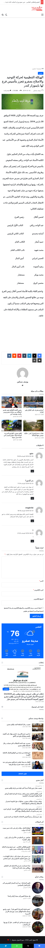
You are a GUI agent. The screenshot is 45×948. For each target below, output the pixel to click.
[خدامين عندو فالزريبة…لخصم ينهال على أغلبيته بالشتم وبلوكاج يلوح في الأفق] (37, 737)
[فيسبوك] (39, 356)
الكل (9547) (23, 774)
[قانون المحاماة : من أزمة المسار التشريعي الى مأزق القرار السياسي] (37, 888)
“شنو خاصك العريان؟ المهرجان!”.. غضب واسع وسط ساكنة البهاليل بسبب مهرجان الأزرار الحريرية (16, 911)
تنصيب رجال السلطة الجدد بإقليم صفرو (18, 724)
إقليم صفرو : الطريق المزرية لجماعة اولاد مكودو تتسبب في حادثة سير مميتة (13, 435)
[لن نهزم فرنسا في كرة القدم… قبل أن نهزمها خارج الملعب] (37, 927)
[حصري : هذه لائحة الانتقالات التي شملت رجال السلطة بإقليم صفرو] (37, 746)
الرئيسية (39, 68)
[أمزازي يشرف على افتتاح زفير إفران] (33, 402)
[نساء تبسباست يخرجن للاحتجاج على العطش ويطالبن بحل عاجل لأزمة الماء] (37, 869)
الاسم (41, 581)
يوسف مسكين (37, 90)
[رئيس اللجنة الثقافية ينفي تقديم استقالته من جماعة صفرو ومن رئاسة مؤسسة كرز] (12, 402)
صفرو (34, 68)
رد (32, 471)
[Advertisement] (22, 43)
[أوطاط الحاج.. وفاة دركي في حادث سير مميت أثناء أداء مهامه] (37, 831)
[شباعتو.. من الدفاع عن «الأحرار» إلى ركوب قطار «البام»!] (37, 840)
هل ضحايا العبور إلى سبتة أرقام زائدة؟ (19, 896)
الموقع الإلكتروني (38, 599)
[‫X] (34, 356)
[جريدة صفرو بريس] (36, 8)
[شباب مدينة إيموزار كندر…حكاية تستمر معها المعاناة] (33, 425)
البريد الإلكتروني (38, 590)
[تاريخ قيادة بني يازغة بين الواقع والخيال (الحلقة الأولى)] (37, 756)
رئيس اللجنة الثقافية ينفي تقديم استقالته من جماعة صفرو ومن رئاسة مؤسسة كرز (12, 412)
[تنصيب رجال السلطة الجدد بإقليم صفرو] (37, 727)
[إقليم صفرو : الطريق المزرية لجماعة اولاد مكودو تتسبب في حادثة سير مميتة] (12, 425)
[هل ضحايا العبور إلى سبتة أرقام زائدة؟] (37, 901)
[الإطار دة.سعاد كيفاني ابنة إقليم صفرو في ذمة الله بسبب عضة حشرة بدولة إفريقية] (37, 765)
